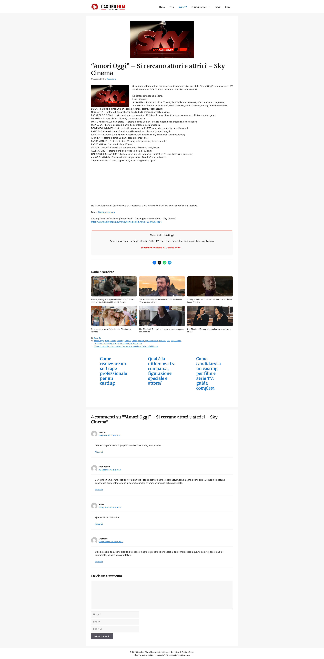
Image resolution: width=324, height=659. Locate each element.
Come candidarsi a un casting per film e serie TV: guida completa (208, 373)
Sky (168, 341)
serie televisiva (151, 341)
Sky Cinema (176, 341)
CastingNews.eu (106, 212)
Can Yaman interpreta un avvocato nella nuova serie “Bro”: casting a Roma (160, 300)
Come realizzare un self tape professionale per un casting (113, 371)
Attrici (113, 341)
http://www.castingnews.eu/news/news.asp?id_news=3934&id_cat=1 (126, 222)
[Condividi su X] (159, 263)
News (217, 7)
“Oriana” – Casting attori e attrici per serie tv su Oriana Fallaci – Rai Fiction (126, 346)
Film (172, 7)
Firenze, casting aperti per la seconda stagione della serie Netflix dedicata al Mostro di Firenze (112, 300)
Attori (107, 341)
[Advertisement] (162, 183)
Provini (141, 341)
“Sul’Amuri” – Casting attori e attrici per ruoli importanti (118, 343)
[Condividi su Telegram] (169, 263)
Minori (134, 341)
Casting (120, 341)
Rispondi (99, 452)
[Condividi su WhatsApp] (164, 263)
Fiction (128, 341)
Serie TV (183, 7)
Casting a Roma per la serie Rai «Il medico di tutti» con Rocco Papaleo (209, 300)
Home (162, 7)
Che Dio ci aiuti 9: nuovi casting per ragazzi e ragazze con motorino (161, 330)
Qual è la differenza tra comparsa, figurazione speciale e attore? (162, 371)
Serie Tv (162, 341)
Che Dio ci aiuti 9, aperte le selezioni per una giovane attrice (209, 330)
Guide (227, 7)
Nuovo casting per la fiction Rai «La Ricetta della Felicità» (111, 330)
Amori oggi (99, 341)
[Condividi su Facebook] (154, 263)
